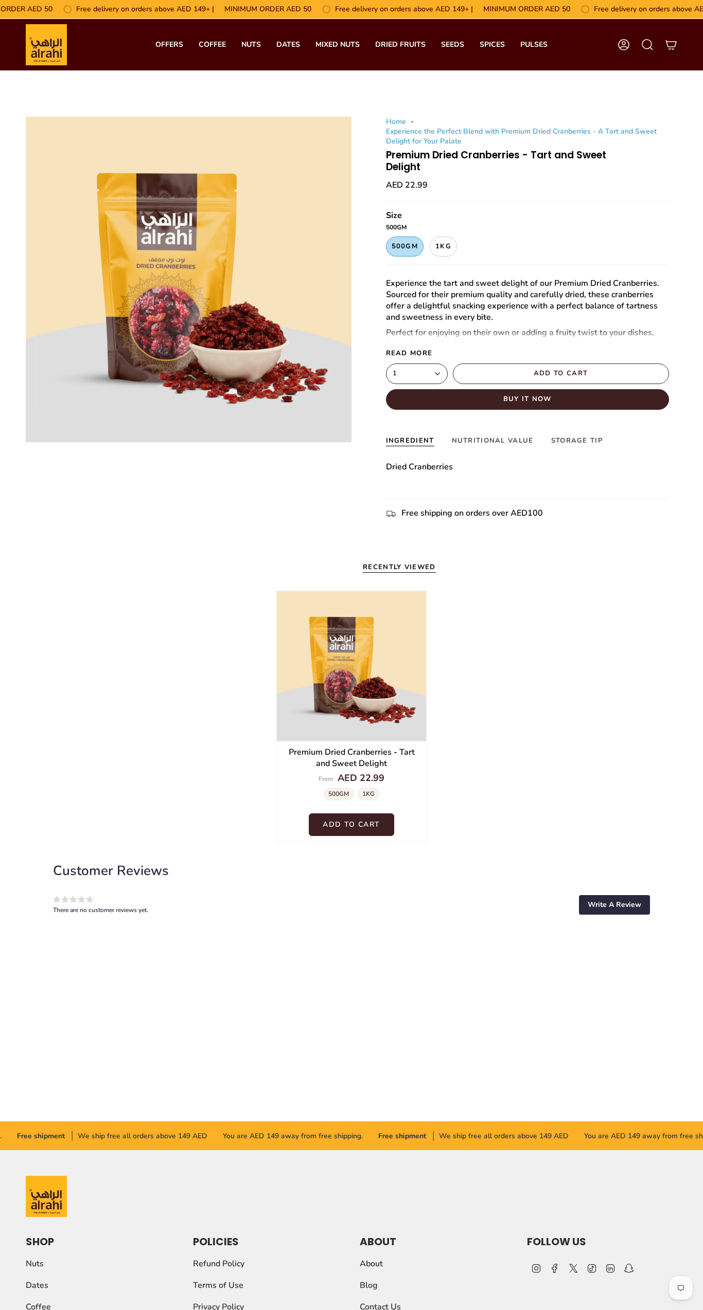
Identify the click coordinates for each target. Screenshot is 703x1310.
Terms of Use (218, 1285)
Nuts (35, 1263)
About (371, 1263)
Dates (37, 1285)
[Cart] (671, 44)
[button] (614, 905)
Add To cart (351, 824)
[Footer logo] (46, 1196)
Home (396, 121)
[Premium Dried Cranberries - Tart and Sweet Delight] (352, 666)
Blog (369, 1285)
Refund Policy (218, 1263)
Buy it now (527, 399)
